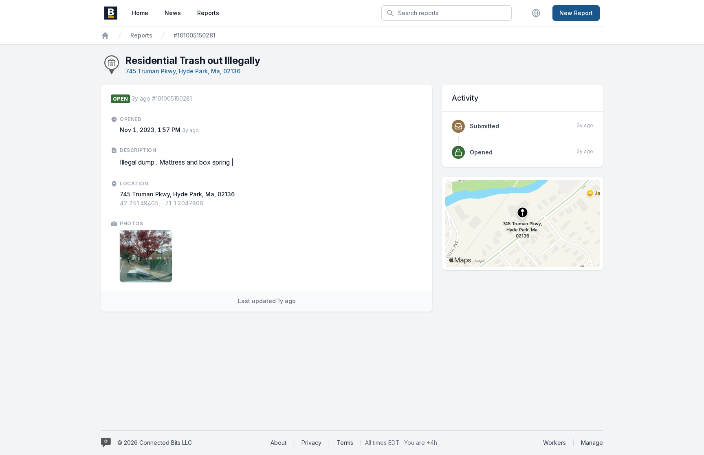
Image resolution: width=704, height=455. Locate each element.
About (278, 442)
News (173, 12)
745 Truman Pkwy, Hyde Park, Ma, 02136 (182, 71)
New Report (576, 12)
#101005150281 (195, 35)
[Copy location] (207, 203)
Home (140, 12)
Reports (208, 12)
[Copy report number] (196, 98)
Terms (345, 442)
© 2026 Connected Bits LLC (154, 442)
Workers (554, 442)
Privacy (311, 442)
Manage (592, 442)
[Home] (105, 35)
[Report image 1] (146, 256)
